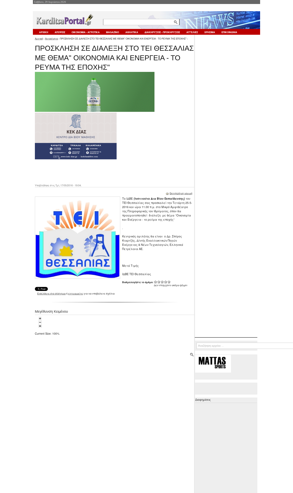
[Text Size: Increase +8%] (40, 318)
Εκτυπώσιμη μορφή (181, 193)
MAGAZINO (112, 32)
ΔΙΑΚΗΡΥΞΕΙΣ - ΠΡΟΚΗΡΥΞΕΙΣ (162, 32)
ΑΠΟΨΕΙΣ (60, 32)
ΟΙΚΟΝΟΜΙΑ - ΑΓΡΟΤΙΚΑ (86, 32)
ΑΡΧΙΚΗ (43, 32)
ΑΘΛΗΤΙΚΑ (131, 32)
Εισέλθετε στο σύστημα (51, 293)
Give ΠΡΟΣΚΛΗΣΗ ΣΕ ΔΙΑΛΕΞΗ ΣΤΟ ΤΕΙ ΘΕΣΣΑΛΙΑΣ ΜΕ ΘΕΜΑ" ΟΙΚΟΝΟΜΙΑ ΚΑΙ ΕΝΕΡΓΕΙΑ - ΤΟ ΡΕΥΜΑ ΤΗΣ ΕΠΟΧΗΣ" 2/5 (159, 281)
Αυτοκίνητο (51, 38)
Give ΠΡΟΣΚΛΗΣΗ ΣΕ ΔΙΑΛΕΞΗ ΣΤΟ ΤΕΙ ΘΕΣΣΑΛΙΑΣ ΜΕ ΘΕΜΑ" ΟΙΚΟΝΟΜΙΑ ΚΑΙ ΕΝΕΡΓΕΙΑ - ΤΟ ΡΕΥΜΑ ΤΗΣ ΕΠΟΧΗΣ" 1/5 (155, 281)
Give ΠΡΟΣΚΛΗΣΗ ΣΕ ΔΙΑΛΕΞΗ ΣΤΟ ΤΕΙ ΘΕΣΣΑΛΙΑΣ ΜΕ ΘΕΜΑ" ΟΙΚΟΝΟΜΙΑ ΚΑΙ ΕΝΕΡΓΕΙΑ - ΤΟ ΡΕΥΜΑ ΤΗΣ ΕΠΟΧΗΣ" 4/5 (165, 281)
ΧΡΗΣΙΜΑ (209, 32)
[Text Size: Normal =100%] (40, 326)
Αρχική (39, 38)
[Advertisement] (105, 171)
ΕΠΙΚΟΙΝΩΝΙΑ (229, 32)
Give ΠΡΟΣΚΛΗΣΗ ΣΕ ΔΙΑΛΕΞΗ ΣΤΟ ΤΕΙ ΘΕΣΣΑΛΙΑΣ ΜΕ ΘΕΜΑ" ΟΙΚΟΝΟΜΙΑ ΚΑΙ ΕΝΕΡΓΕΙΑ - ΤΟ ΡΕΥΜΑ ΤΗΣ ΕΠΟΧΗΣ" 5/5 (169, 281)
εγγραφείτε (75, 293)
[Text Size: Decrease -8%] (40, 322)
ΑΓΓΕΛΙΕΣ (192, 32)
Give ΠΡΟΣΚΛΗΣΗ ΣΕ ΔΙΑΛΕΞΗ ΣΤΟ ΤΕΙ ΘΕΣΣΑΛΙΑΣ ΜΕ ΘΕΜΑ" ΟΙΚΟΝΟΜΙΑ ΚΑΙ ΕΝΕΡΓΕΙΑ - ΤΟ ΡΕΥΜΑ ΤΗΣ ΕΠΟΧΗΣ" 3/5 (162, 281)
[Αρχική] (64, 19)
